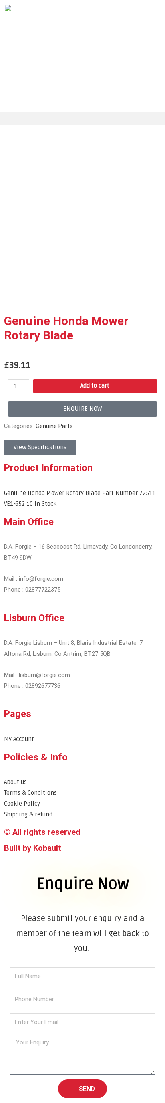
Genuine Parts (54, 426)
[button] (82, 118)
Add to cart (94, 385)
